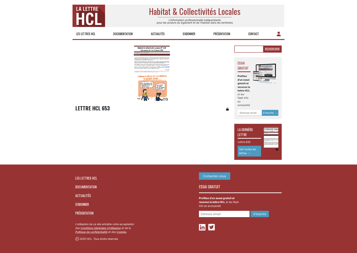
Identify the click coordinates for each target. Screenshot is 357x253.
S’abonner (189, 34)
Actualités (158, 34)
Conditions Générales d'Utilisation (101, 228)
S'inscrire (268, 112)
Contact (253, 34)
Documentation (123, 34)
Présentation (221, 34)
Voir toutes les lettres (247, 151)
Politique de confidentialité (91, 231)
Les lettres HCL (85, 34)
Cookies (121, 231)
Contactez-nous (214, 176)
